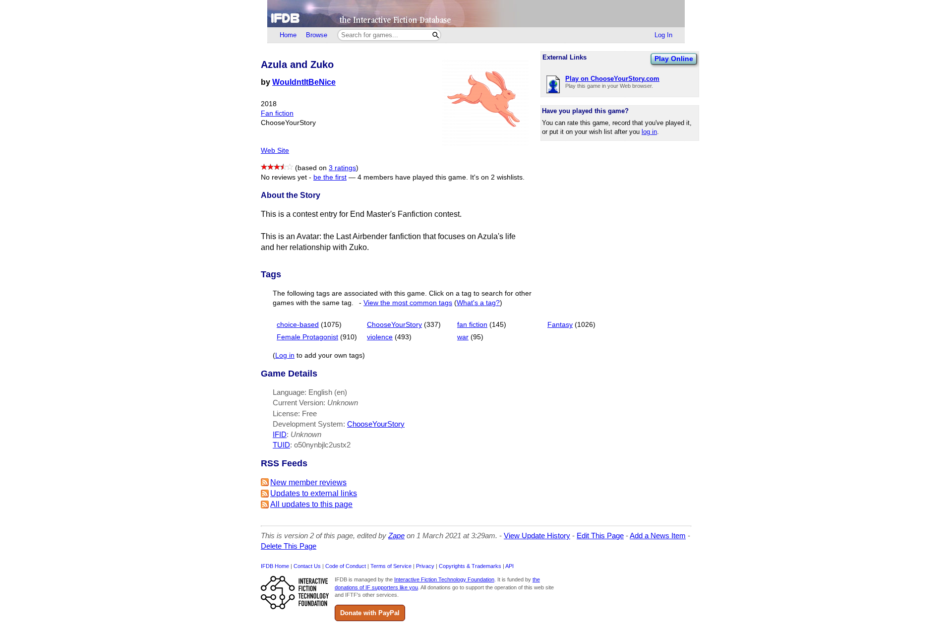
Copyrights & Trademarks (470, 566)
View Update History (537, 535)
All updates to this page (311, 504)
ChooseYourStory (394, 324)
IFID (280, 434)
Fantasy (560, 324)
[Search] (435, 35)
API (509, 566)
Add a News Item (658, 535)
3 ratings (342, 168)
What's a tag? (478, 303)
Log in (285, 355)
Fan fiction (277, 113)
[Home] (476, 13)
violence (380, 337)
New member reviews (308, 482)
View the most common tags (407, 303)
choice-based (298, 324)
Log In (663, 35)
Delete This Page (288, 546)
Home (288, 35)
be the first (330, 177)
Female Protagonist (307, 337)
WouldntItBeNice (304, 82)
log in (649, 131)
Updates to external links (313, 493)
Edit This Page (600, 535)
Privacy (425, 566)
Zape (396, 535)
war (463, 337)
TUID (281, 445)
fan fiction (472, 324)
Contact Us (307, 566)
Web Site (275, 150)
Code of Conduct (345, 566)
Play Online (673, 59)
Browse (316, 35)
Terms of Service (391, 566)
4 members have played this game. (412, 177)
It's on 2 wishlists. (497, 177)
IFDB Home (275, 566)
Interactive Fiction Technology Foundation (444, 579)
